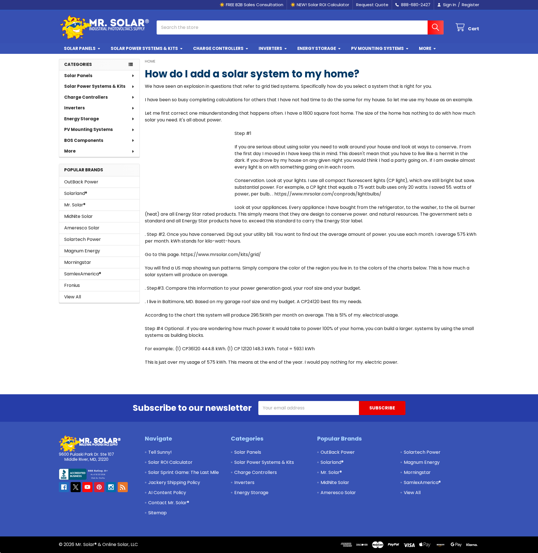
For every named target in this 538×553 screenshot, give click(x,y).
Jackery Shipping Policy (174, 482)
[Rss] (123, 487)
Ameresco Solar (81, 228)
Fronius (72, 285)
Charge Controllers (218, 48)
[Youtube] (87, 487)
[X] (76, 487)
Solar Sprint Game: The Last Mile (183, 472)
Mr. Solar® (74, 205)
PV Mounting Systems (377, 48)
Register (470, 5)
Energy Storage (316, 48)
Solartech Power (82, 239)
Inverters (270, 48)
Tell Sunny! (160, 452)
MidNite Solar (78, 216)
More (425, 48)
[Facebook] (64, 487)
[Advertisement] (187, 165)
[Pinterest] (99, 487)
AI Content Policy (167, 492)
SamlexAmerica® (82, 274)
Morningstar (77, 262)
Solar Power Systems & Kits (144, 48)
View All (72, 297)
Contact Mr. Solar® (168, 502)
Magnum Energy (82, 251)
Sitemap (157, 513)
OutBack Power (81, 182)
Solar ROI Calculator (170, 462)
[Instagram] (111, 487)
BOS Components (83, 140)
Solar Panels (80, 48)
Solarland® (75, 193)
